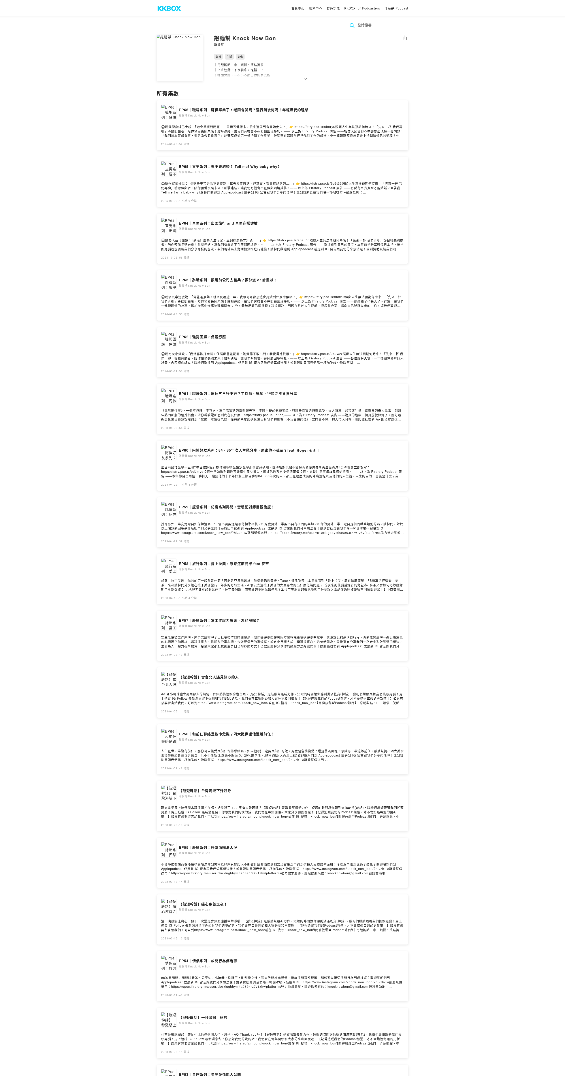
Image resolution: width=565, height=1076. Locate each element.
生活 (229, 56)
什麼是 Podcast (396, 8)
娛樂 (218, 56)
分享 (405, 38)
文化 (240, 56)
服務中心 (315, 8)
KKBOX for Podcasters (362, 8)
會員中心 (298, 8)
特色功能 (333, 8)
